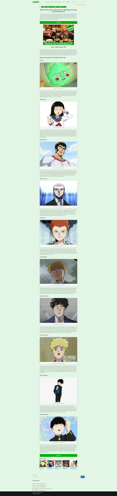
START (58, 22)
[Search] (83, 2)
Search (82, 476)
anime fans (48, 53)
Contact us (34, 492)
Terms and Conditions (36, 493)
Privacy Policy (39, 492)
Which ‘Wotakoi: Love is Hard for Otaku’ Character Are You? (42, 488)
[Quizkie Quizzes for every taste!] (35, 2)
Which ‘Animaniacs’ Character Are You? (38, 483)
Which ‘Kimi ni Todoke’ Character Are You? (39, 485)
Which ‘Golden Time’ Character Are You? (39, 490)
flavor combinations (71, 14)
